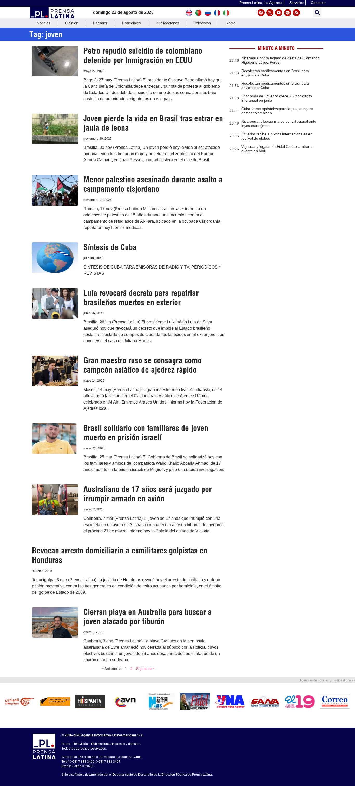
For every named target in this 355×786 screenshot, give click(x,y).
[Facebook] (261, 12)
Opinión (71, 23)
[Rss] (296, 12)
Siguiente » (145, 668)
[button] (317, 12)
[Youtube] (278, 12)
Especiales (131, 23)
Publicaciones (167, 23)
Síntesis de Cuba (110, 247)
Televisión (202, 23)
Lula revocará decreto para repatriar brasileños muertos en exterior (141, 297)
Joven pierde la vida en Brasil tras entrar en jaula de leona (153, 123)
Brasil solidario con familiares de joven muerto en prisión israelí (145, 432)
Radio (230, 23)
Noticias (43, 23)
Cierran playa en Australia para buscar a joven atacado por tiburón (147, 616)
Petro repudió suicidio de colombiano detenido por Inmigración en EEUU (142, 55)
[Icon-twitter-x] (269, 12)
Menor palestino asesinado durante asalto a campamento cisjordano (153, 184)
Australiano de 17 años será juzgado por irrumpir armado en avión (147, 493)
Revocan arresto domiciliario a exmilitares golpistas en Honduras (119, 555)
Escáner (100, 23)
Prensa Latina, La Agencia (260, 3)
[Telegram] (287, 12)
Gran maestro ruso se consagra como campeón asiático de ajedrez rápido (142, 365)
